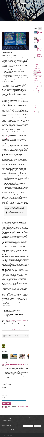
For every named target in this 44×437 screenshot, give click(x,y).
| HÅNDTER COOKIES (9, 435)
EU (36, 84)
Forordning (36, 86)
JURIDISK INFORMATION (22, 434)
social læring (36, 107)
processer (39, 101)
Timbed (39, 109)
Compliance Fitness (37, 72)
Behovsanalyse (36, 68)
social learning (36, 105)
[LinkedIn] (13, 429)
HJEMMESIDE (25, 417)
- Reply (5, 365)
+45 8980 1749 (7, 424)
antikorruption (36, 64)
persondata (36, 96)
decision (35, 76)
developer (40, 76)
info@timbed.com (11, 320)
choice (35, 70)
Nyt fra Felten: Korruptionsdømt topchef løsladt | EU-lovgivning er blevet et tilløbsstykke (39, 51)
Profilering (35, 103)
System (35, 109)
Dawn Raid (35, 74)
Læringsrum (36, 92)
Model (40, 92)
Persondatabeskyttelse (38, 97)
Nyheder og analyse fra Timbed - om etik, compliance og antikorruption (13, 364)
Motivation (35, 94)
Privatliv (35, 101)
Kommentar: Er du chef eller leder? (39, 39)
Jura (34, 90)
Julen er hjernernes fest (39, 32)
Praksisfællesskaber (37, 99)
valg (40, 111)
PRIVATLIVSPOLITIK (36, 434)
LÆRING (35, 417)
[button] (40, 3)
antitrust (35, 66)
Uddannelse (36, 111)
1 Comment (20, 329)
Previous (23, 28)
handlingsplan (36, 88)
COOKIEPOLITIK (4, 435)
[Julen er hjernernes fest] (35, 31)
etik (34, 84)
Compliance (39, 70)
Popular (35, 28)
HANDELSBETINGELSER (30, 434)
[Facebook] (9, 429)
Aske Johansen (5, 329)
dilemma (35, 78)
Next (27, 28)
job (40, 88)
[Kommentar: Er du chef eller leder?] (35, 38)
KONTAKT (25, 419)
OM (39, 417)
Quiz (39, 103)
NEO (39, 94)
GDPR (40, 86)
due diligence (36, 80)
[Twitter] (11, 429)
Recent (40, 28)
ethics (40, 82)
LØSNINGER (31, 417)
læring (37, 90)
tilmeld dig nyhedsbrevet (22, 320)
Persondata (16, 329)
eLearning (35, 82)
